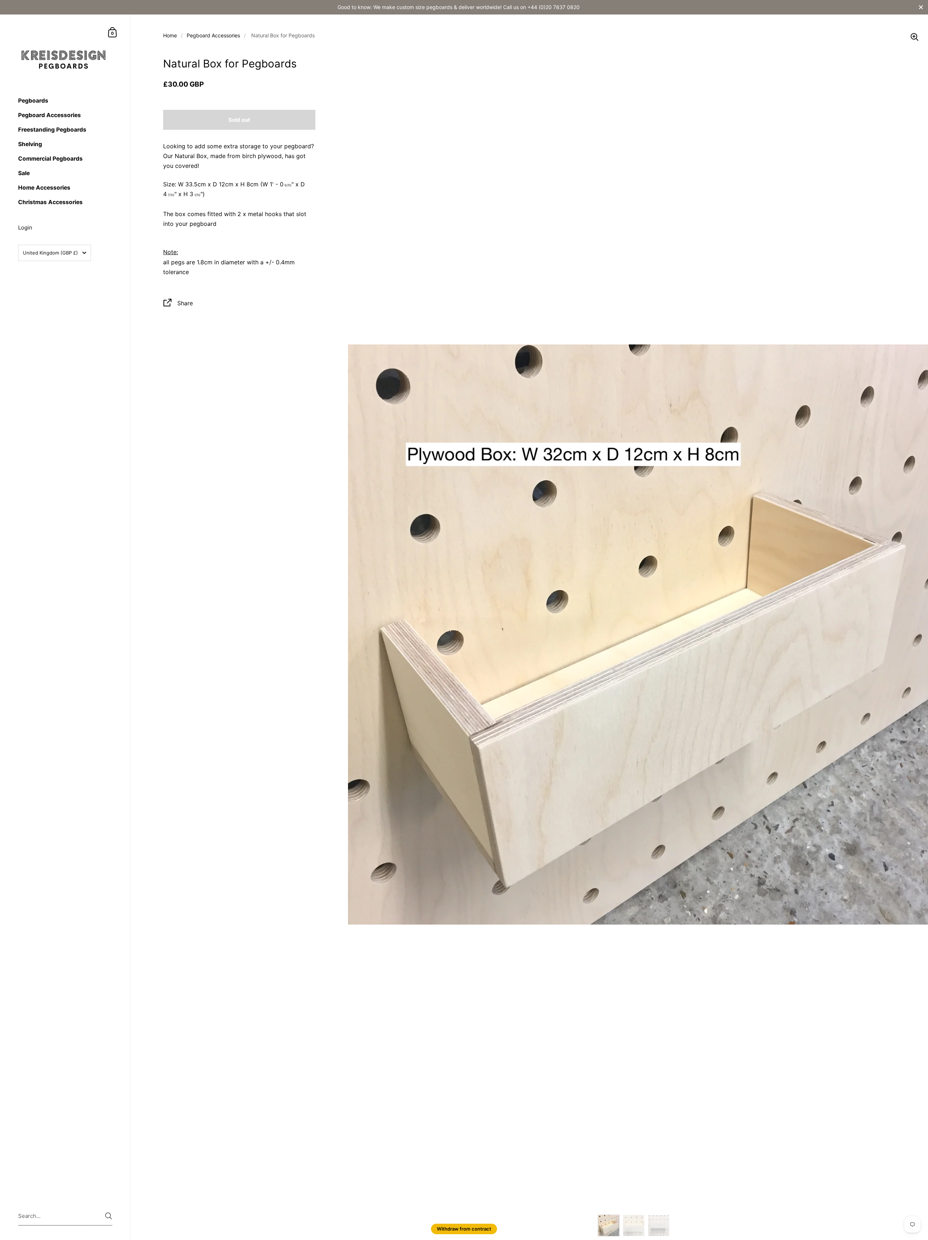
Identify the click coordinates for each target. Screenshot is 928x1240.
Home (170, 35)
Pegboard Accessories (213, 35)
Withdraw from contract (464, 1229)
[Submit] (108, 1216)
